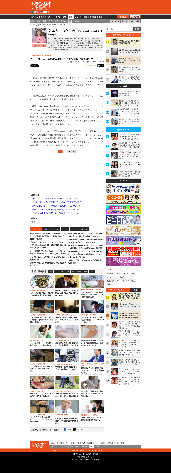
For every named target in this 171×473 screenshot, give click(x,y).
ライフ (58, 17)
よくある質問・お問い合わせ (85, 457)
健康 (70, 17)
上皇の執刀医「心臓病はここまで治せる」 (66, 415)
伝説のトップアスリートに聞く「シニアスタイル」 (92, 364)
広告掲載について (78, 454)
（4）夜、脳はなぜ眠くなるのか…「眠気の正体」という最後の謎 (66, 319)
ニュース (36, 99)
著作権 (82, 450)
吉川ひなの (110, 281)
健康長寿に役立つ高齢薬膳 (37, 290)
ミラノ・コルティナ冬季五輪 (126, 281)
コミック (78, 17)
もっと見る (123, 86)
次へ (71, 151)
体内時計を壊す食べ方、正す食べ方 (91, 289)
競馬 (85, 17)
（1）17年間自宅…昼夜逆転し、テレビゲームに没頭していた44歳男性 (41, 419)
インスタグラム (112, 277)
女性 (129, 277)
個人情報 (75, 450)
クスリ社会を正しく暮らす (37, 391)
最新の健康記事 (39, 271)
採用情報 (95, 454)
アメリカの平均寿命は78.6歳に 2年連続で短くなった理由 (56, 213)
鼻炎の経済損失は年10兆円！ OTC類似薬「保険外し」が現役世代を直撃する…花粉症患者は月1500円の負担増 (47, 236)
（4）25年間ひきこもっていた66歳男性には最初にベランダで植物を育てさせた (41, 319)
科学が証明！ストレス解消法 (89, 415)
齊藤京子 (123, 277)
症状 (56, 271)
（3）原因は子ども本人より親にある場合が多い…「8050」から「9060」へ (92, 319)
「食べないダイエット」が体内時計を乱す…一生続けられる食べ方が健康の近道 (92, 294)
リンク (88, 450)
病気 (50, 271)
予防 (67, 271)
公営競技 (93, 17)
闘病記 (79, 271)
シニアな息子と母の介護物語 (63, 391)
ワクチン (42, 138)
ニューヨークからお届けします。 (42, 55)
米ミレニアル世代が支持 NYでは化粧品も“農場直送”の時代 (56, 202)
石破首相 (110, 284)
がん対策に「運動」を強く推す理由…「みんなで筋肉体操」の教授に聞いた (92, 393)
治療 (62, 271)
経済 (64, 17)
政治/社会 (35, 17)
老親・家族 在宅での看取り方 (63, 364)
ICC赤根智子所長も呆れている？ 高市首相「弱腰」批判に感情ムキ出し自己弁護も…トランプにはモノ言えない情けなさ (86, 254)
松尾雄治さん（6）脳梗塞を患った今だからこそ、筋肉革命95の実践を (92, 370)
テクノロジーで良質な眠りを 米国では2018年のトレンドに (57, 210)
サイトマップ (66, 450)
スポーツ (50, 17)
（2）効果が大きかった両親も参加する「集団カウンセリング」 (41, 368)
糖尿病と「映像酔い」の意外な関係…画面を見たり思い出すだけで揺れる (66, 293)
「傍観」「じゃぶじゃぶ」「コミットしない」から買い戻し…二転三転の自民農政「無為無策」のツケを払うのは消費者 (48, 245)
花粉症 (41, 78)
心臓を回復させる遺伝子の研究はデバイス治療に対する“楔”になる (66, 421)
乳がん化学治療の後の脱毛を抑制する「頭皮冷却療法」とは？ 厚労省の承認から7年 (92, 343)
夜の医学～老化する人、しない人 (65, 315)
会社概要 (88, 454)
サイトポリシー (55, 450)
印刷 (102, 66)
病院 (73, 271)
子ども (126, 274)
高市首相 (118, 274)
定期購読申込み (97, 450)
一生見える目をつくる (36, 340)
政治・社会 (36, 229)
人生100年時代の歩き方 (62, 340)
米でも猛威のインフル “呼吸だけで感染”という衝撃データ (56, 206)
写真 (117, 443)
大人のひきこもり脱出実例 (37, 315)
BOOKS (84, 229)
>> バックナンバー (89, 66)
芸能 (42, 17)
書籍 (100, 17)
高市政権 (110, 274)
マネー (74, 229)
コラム (92, 271)
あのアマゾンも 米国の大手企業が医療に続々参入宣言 (54, 199)
